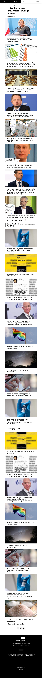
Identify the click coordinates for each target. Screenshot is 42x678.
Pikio (14, 654)
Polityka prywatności (21, 667)
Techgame (23, 655)
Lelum (16, 654)
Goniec (32, 656)
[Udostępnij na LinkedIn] (23, 628)
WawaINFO (25, 654)
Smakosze (13, 655)
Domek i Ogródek (17, 656)
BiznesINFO (20, 654)
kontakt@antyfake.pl (25, 645)
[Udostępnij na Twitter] (21, 628)
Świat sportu (28, 656)
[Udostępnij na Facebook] (18, 628)
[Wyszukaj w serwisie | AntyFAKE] (2, 2)
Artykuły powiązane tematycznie (19, 5)
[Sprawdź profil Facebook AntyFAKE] (4, 2)
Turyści (9, 655)
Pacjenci (30, 655)
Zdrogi (26, 655)
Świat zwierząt (18, 655)
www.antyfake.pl (10, 5)
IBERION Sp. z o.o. (22, 640)
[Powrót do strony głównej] (21, 638)
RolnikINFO (30, 654)
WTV (34, 654)
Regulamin (21, 665)
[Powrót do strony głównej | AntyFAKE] (21, 1)
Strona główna (21, 662)
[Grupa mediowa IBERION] (38, 1)
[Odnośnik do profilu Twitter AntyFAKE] (22, 650)
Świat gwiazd (23, 656)
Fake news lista (21, 664)
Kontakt (21, 669)
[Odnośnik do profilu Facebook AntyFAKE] (19, 650)
